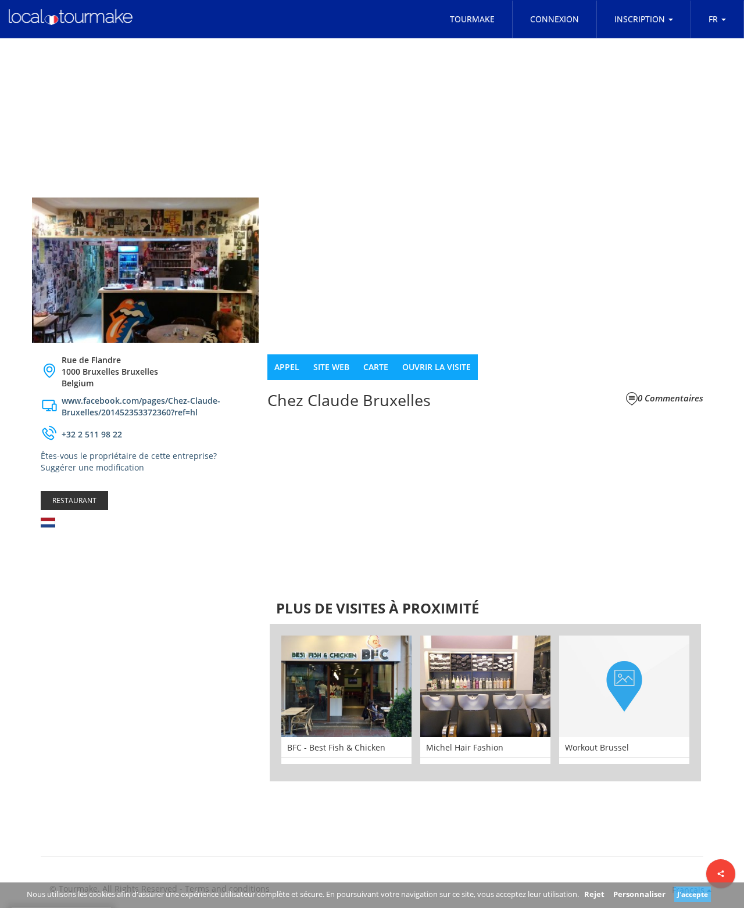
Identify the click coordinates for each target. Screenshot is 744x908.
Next (718, 703)
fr (713, 18)
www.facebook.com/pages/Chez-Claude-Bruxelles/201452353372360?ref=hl (141, 406)
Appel (286, 366)
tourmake (472, 18)
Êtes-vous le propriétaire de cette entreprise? (129, 455)
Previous (252, 703)
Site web (331, 366)
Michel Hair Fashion (464, 747)
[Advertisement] (145, 629)
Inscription (639, 18)
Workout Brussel (597, 747)
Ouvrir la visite (436, 366)
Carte (375, 366)
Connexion (554, 18)
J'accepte (692, 894)
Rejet (594, 894)
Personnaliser (639, 894)
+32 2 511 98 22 (92, 434)
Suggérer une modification (92, 467)
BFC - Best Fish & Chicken (336, 747)
